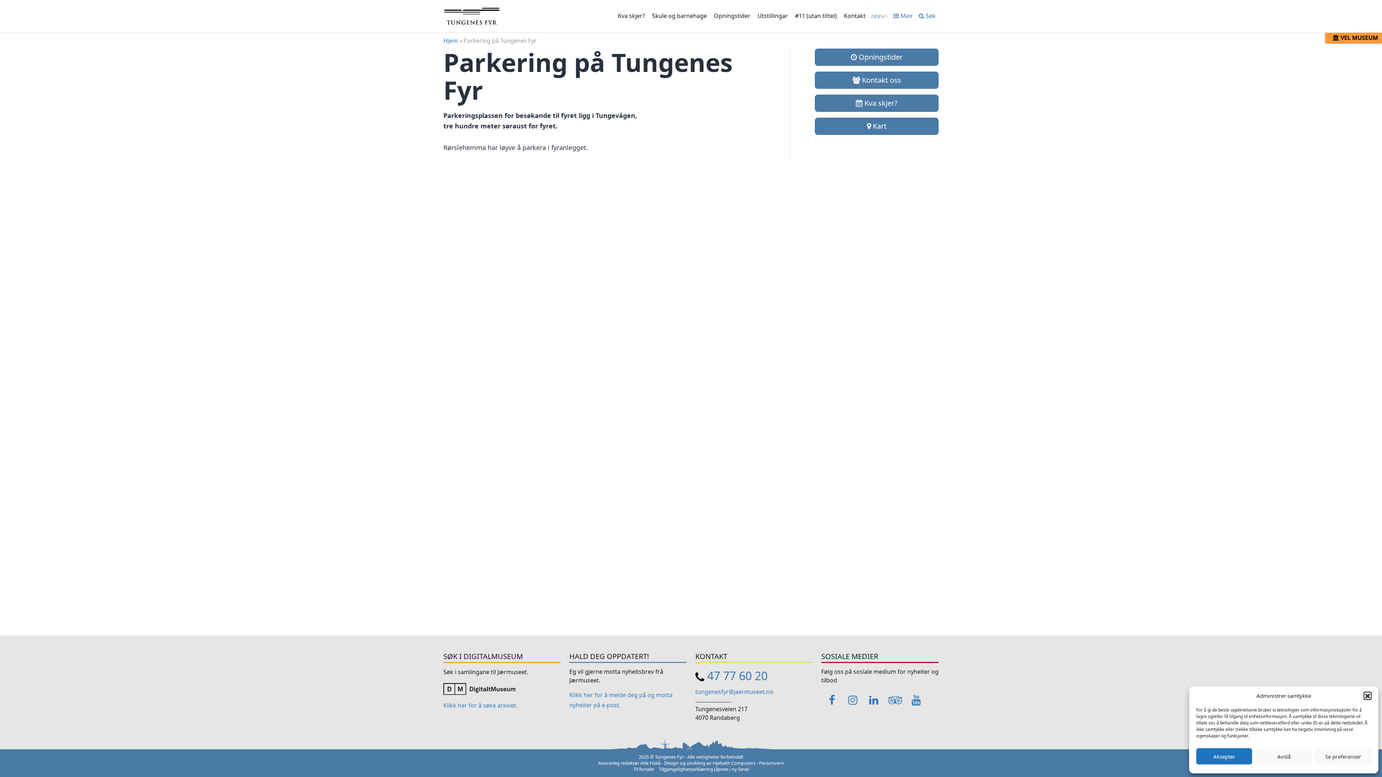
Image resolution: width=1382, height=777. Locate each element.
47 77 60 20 (737, 675)
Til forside (643, 769)
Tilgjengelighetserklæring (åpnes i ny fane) (704, 769)
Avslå (1284, 756)
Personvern (771, 763)
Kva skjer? (631, 16)
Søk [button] (930, 16)
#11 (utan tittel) (816, 16)
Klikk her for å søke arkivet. (480, 705)
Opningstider (732, 16)
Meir (906, 16)
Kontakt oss (880, 80)
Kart (878, 126)
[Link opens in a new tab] (479, 688)
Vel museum (1358, 38)
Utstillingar (773, 16)
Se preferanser (1343, 756)
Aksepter (1224, 756)
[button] (1367, 695)
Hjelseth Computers (734, 763)
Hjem (450, 41)
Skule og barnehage (679, 16)
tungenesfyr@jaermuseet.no (734, 692)
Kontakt (855, 16)
